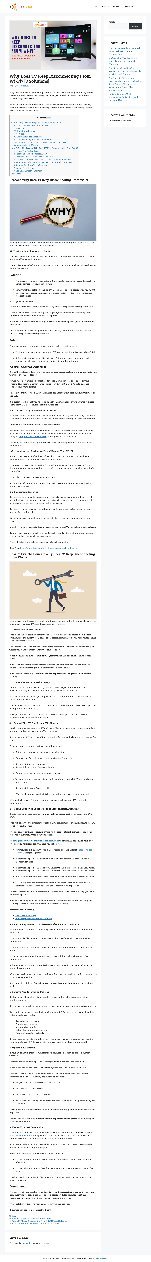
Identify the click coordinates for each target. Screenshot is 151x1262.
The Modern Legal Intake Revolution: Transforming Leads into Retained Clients (125, 71)
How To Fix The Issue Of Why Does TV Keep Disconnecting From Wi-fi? (44, 148)
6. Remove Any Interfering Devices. (30, 165)
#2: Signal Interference (24, 131)
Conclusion (16, 173)
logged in (26, 1243)
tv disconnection (27, 1218)
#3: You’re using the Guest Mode (29, 136)
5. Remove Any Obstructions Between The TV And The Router (43, 162)
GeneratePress (101, 1258)
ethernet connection (19, 1135)
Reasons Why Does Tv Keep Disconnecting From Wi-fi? (36, 122)
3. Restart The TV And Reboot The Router (33, 156)
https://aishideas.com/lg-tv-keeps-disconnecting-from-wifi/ (50, 548)
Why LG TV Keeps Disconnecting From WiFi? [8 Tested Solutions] (40, 1221)
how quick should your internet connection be (35, 840)
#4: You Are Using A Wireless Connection (33, 139)
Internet (16, 1218)
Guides (116, 7)
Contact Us (128, 7)
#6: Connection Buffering (26, 145)
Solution (20, 128)
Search (112, 21)
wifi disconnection (44, 1218)
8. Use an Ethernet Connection (28, 171)
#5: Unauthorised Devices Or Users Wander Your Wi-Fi (40, 142)
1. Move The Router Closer (26, 151)
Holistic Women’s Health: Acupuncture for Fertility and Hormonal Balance (123, 97)
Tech (95, 7)
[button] (138, 6)
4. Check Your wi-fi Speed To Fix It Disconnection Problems (42, 159)
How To (105, 7)
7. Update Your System (24, 168)
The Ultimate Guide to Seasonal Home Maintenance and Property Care (124, 51)
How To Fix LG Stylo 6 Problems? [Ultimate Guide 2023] (35, 1223)
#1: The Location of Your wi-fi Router (31, 125)
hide (49, 118)
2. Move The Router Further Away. (30, 153)
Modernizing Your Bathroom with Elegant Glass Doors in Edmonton (123, 61)
